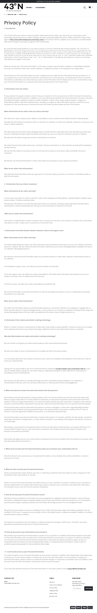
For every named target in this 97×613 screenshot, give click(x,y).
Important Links (12, 14)
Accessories (40, 7)
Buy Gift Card (53, 596)
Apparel (29, 7)
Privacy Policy (53, 588)
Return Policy (53, 593)
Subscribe (88, 588)
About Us (52, 582)
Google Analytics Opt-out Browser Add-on (70, 369)
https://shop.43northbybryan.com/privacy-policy (27, 40)
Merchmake (45, 607)
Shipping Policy (53, 590)
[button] (85, 8)
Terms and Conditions (55, 585)
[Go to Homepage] (13, 7)
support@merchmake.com (76, 569)
